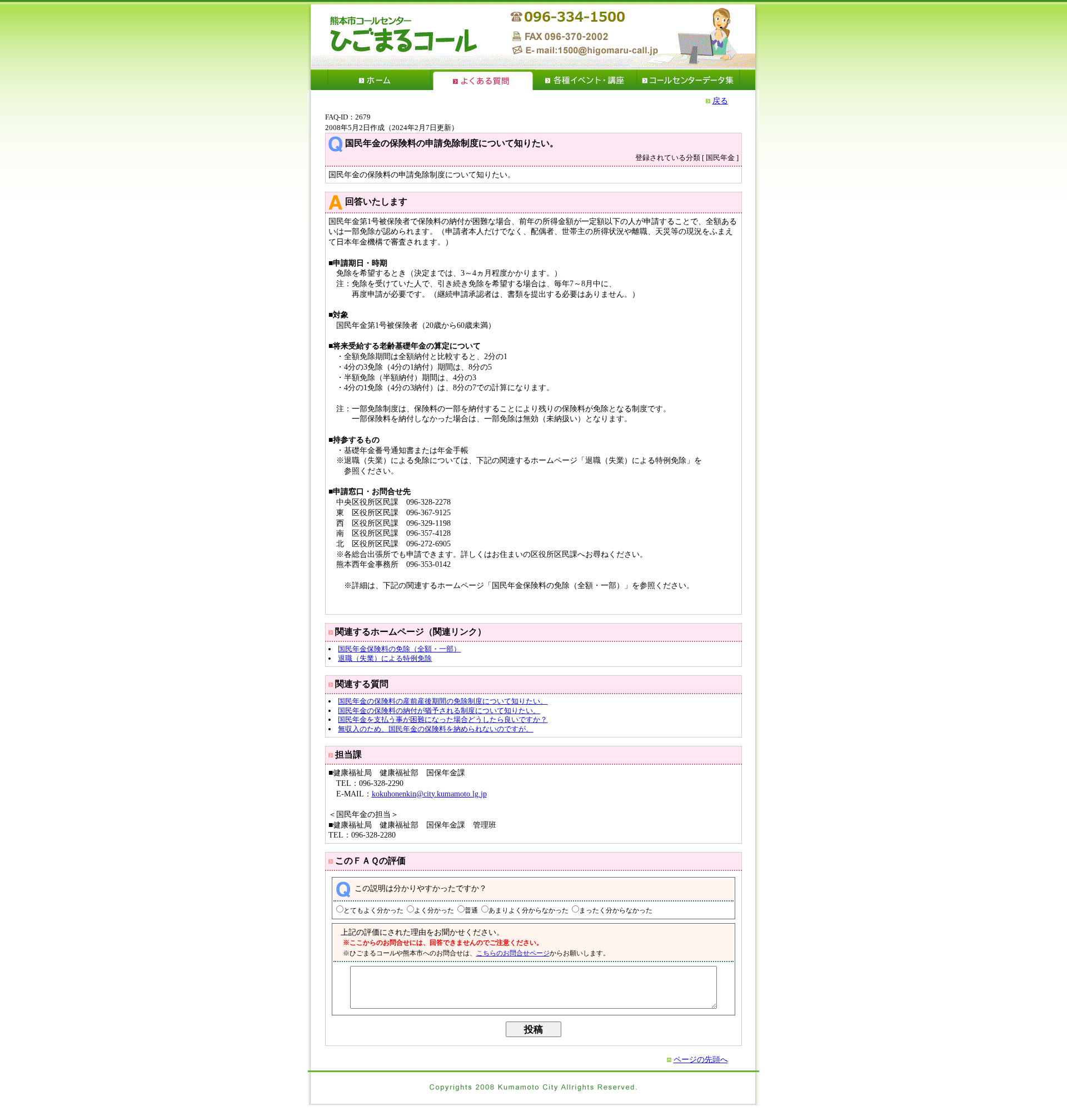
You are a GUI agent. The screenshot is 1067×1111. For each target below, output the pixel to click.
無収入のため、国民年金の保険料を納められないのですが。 (435, 729)
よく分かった (434, 910)
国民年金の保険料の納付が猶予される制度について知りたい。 (439, 710)
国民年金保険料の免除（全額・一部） (399, 649)
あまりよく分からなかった (528, 910)
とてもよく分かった (373, 910)
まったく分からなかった (615, 910)
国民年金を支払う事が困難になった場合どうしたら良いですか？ (442, 719)
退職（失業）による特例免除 (385, 658)
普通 (471, 910)
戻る (720, 100)
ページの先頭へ (701, 1059)
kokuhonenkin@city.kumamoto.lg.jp (429, 793)
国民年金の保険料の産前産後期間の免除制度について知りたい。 (442, 701)
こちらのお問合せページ (513, 953)
